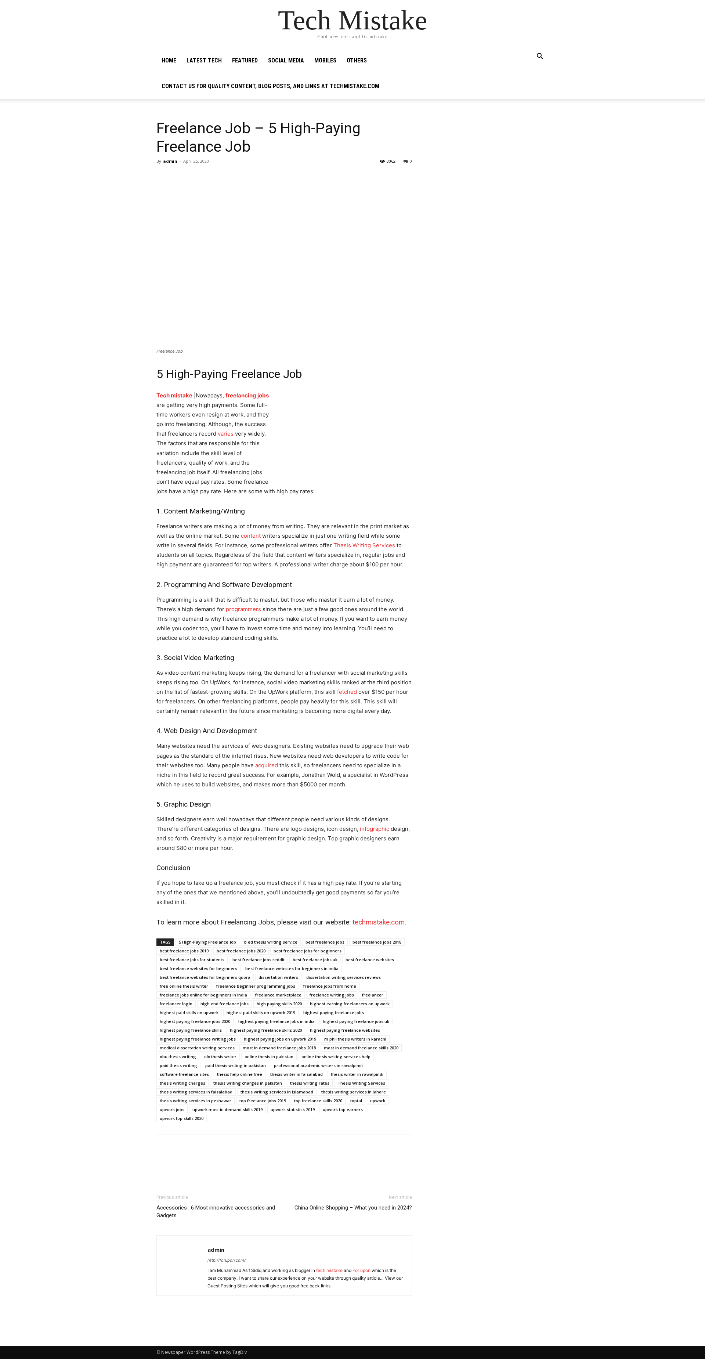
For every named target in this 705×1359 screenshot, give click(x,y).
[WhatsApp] (214, 177)
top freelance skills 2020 (318, 1100)
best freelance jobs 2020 (241, 951)
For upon (361, 1270)
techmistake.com (378, 922)
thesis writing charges (182, 1083)
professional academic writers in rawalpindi (318, 1065)
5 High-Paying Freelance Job (207, 942)
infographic (374, 828)
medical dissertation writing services (197, 1047)
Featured (245, 60)
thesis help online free (239, 1074)
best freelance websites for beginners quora (205, 977)
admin (170, 161)
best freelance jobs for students (192, 959)
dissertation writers (278, 977)
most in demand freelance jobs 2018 (279, 1047)
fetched (347, 691)
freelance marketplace (278, 995)
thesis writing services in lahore (353, 1092)
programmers (243, 609)
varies (226, 433)
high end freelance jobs (224, 1003)
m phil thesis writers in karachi (355, 1039)
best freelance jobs (325, 942)
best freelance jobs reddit (258, 959)
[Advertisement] (489, 161)
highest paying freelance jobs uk (356, 1021)
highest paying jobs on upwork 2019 (280, 1039)
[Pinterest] (197, 177)
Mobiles (325, 60)
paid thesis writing (178, 1065)
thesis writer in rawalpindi (357, 1074)
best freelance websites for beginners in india (292, 968)
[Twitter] (180, 177)
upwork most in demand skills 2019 (227, 1109)
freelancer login (176, 1003)
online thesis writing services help (335, 1056)
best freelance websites (370, 959)
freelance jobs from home (329, 986)
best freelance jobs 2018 (376, 942)
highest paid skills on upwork (189, 1012)
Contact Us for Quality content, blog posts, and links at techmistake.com (270, 86)
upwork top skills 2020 (181, 1118)
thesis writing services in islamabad (277, 1092)
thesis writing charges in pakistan (247, 1083)
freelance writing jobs (332, 995)
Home (169, 60)
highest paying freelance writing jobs (198, 1039)
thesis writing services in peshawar (195, 1100)
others (357, 60)
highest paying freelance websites (345, 1030)
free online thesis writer (184, 986)
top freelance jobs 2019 (262, 1100)
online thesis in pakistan (269, 1056)
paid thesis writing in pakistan (235, 1065)
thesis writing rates (309, 1083)
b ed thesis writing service (270, 942)
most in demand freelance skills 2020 (361, 1047)
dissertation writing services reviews (343, 977)
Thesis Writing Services (364, 545)
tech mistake (330, 1270)
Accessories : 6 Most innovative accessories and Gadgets (215, 1211)
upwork (377, 1100)
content (251, 535)
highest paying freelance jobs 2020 (195, 1021)
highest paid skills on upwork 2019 (261, 1012)
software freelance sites (184, 1074)
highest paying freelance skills (191, 1030)
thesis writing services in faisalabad (196, 1092)
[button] (540, 57)
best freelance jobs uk (315, 959)
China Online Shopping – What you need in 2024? (353, 1207)
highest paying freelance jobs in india (276, 1021)
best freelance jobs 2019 (184, 951)
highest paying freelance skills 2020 (266, 1030)
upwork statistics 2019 (293, 1109)
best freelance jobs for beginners (307, 951)
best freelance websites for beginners (198, 968)
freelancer (372, 995)
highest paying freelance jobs (333, 1012)
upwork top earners (343, 1109)
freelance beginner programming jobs (255, 986)
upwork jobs (172, 1109)
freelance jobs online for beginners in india (203, 995)
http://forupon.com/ (226, 1260)
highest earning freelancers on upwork (350, 1003)
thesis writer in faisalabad (296, 1074)
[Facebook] (163, 177)
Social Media (286, 60)
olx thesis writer (220, 1056)
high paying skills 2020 (279, 1003)
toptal (356, 1100)
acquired (266, 765)
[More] (231, 177)
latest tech (204, 60)
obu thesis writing (178, 1056)
